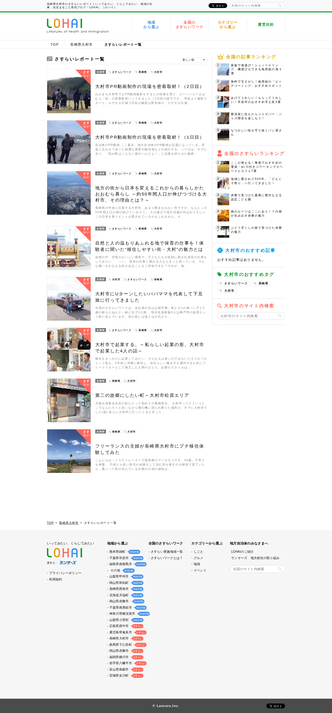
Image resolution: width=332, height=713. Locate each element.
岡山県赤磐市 (125, 651)
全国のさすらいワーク (190, 24)
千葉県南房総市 (127, 607)
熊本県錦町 (123, 551)
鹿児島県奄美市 (127, 632)
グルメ (198, 558)
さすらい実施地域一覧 (167, 551)
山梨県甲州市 (125, 576)
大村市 (229, 290)
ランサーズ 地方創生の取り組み (255, 558)
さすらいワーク (236, 283)
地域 (197, 564)
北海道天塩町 (125, 595)
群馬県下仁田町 (127, 644)
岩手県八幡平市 (127, 663)
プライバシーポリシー (65, 573)
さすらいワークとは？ (167, 558)
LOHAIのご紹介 (242, 551)
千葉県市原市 (125, 558)
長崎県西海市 (125, 589)
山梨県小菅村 (125, 620)
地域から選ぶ (151, 24)
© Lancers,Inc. (166, 706)
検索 (280, 5)
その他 (121, 570)
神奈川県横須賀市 (128, 613)
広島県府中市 (125, 626)
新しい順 (189, 59)
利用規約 (55, 579)
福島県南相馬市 (127, 564)
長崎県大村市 (81, 44)
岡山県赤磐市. (125, 601)
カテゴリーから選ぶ (228, 24)
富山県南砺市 (125, 669)
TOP (55, 44)
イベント (200, 570)
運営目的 (266, 24)
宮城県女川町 (125, 675)
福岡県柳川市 (125, 657)
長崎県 (264, 283)
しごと (198, 551)
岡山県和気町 (125, 583)
